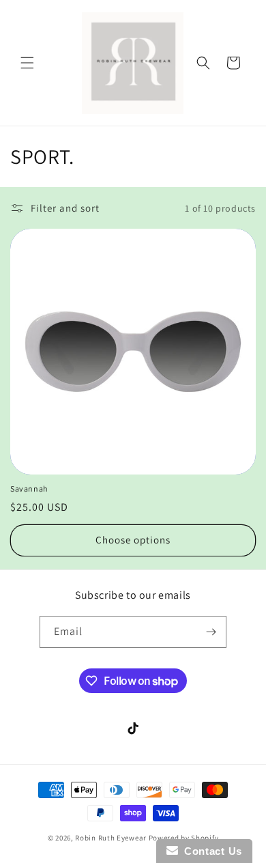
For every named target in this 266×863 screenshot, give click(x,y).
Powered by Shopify (184, 838)
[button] (27, 63)
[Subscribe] (211, 632)
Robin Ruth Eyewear (111, 838)
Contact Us (210, 851)
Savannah (29, 488)
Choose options (133, 539)
